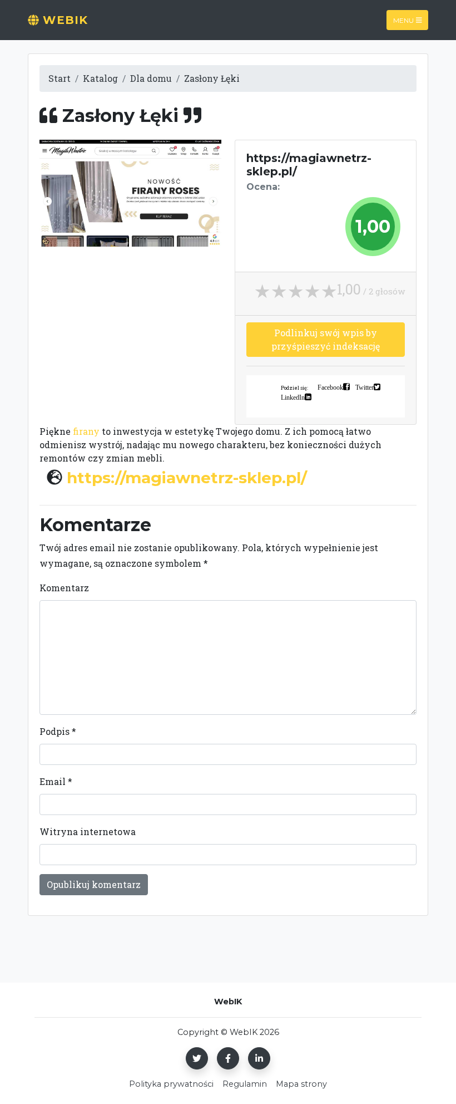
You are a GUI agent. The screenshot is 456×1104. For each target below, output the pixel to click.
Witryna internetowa (87, 831)
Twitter (364, 387)
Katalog (100, 78)
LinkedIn (293, 397)
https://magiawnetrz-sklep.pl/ (187, 477)
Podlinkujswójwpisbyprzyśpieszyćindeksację (325, 339)
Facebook (330, 387)
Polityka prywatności (171, 1084)
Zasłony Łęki (212, 78)
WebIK (63, 20)
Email (55, 781)
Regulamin (244, 1084)
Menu (403, 20)
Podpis (57, 731)
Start (59, 78)
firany (86, 431)
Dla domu (151, 78)
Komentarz (64, 587)
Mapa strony (301, 1084)
